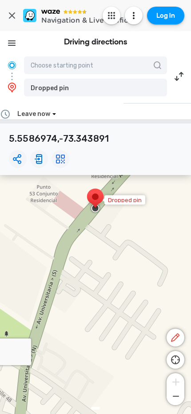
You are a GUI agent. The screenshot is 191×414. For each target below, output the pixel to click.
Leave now (33, 114)
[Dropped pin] (95, 201)
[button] (95, 87)
